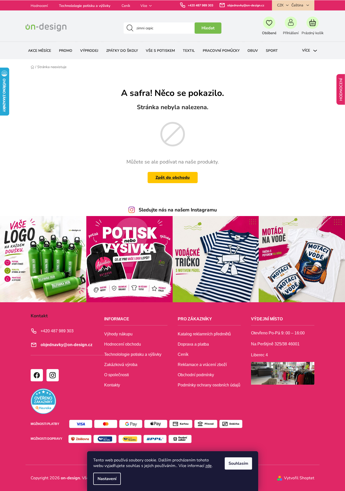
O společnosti (116, 375)
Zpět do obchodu (173, 177)
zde (208, 466)
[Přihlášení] (291, 28)
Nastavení (107, 479)
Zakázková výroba (120, 364)
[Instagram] (52, 375)
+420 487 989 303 (200, 5)
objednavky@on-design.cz (245, 5)
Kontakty (112, 385)
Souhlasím (238, 463)
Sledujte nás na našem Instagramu (178, 210)
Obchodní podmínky (196, 375)
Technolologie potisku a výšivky (84, 5)
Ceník (126, 5)
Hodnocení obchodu (122, 344)
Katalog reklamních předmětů (204, 334)
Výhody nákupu (118, 334)
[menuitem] (40, 50)
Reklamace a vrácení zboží (202, 364)
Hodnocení (39, 5)
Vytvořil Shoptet (299, 478)
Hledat (208, 28)
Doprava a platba (193, 344)
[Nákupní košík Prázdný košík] (312, 28)
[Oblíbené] (269, 28)
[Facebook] (36, 375)
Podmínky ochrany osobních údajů (209, 385)
